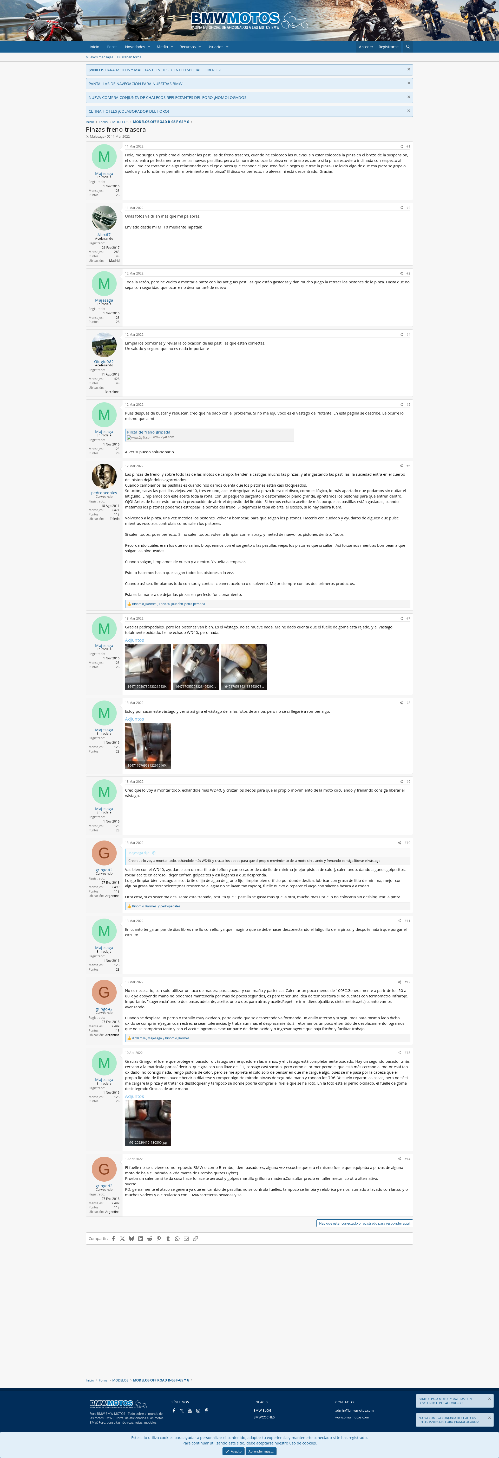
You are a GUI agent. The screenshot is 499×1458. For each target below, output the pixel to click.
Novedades (135, 46)
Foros (112, 46)
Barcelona (112, 392)
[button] (149, 47)
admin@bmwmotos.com (354, 1410)
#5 (408, 404)
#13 (407, 1052)
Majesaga (97, 136)
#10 (407, 843)
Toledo (115, 519)
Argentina (112, 896)
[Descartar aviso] (408, 70)
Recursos (188, 46)
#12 (407, 982)
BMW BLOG (262, 1410)
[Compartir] (401, 146)
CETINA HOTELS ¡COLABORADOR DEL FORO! (129, 111)
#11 (407, 921)
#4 (408, 334)
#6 (408, 466)
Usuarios (215, 46)
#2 (408, 208)
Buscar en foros (129, 57)
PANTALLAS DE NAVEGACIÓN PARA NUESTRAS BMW (135, 83)
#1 (408, 146)
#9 (408, 781)
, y (161, 1038)
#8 (408, 703)
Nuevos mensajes (99, 57)
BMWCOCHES (264, 1417)
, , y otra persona (168, 604)
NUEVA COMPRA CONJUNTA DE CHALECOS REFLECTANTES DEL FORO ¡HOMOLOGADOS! (168, 97)
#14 (407, 1159)
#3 (408, 273)
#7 (408, 618)
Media (162, 46)
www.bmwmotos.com (352, 1417)
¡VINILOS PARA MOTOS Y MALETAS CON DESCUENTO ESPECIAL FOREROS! (155, 69)
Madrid (114, 260)
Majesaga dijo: (139, 852)
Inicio (94, 46)
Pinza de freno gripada (148, 432)
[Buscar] (408, 47)
